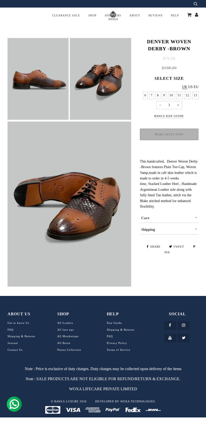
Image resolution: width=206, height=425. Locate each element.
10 (171, 95)
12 (187, 95)
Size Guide (114, 322)
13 (195, 95)
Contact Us (15, 349)
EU (196, 87)
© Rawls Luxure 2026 (69, 401)
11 (179, 95)
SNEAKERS (113, 15)
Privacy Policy (117, 342)
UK (184, 87)
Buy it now (169, 153)
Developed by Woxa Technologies (125, 401)
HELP (175, 15)
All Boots (63, 342)
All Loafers (65, 322)
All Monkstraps (68, 336)
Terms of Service (118, 349)
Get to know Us (18, 322)
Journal (13, 342)
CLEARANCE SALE (66, 15)
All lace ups (65, 329)
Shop (92, 15)
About (134, 15)
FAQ (11, 329)
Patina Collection (69, 349)
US (190, 87)
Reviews (155, 15)
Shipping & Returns (21, 336)
